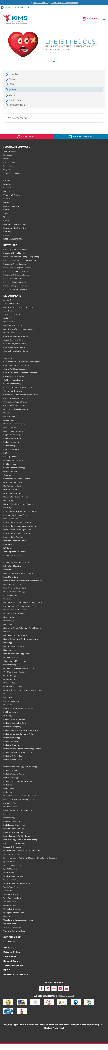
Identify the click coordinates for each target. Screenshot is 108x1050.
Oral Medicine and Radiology (15, 672)
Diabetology (8, 420)
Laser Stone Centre (11, 577)
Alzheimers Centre (11, 303)
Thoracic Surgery (10, 894)
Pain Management (11, 701)
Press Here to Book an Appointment (64, 3)
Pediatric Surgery (10, 770)
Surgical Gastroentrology (13, 876)
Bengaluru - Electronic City (14, 228)
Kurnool (6, 180)
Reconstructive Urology (13, 829)
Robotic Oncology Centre (14, 843)
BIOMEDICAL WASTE (15, 974)
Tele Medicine (9, 891)
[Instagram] (54, 988)
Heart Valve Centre (11, 489)
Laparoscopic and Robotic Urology (18, 573)
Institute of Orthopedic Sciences (17, 275)
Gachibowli (8, 188)
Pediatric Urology (10, 777)
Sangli (5, 213)
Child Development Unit (13, 376)
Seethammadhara (11, 206)
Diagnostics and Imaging (14, 424)
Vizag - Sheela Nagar (12, 173)
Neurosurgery (9, 650)
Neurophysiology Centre (13, 646)
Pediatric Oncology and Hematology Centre (22, 749)
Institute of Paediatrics (12, 278)
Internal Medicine (10, 519)
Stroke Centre (9, 872)
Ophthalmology (10, 665)
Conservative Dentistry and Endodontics (20, 395)
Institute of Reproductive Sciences (17, 286)
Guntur (6, 210)
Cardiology (8, 358)
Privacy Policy (11, 952)
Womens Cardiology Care (14, 931)
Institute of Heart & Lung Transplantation (20, 260)
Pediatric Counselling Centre (15, 723)
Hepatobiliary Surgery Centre (15, 497)
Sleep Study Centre (11, 854)
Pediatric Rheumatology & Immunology (20, 767)
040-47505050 (92, 19)
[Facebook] (41, 988)
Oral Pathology (9, 675)
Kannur (6, 199)
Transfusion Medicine (12, 898)
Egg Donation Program (13, 435)
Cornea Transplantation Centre (16, 398)
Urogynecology (10, 905)
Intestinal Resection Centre (14, 541)
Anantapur (8, 177)
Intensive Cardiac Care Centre (16, 515)
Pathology (7, 716)
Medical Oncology (11, 595)
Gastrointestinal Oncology (14, 468)
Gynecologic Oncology (13, 482)
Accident (7, 300)
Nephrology (8, 624)
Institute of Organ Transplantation (17, 271)
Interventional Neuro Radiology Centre (19, 526)
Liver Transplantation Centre (15, 588)
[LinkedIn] (66, 988)
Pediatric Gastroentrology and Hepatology (21, 730)
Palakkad (7, 235)
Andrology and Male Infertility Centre (19, 307)
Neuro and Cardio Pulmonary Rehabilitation (22, 628)
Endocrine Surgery (11, 442)
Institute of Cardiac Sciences (15, 249)
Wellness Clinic (9, 924)
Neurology (7, 643)
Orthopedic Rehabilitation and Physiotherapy (22, 690)
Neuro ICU (7, 632)
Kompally (7, 232)
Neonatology (8, 621)
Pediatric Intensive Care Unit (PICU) (18, 734)
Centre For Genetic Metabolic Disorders (20, 373)
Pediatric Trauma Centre (13, 774)
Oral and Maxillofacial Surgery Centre (18, 668)
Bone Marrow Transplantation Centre (19, 329)
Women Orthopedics (12, 927)
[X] (47, 988)
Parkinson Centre (10, 712)
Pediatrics (7, 785)
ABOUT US (9, 947)
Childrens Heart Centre (13, 380)
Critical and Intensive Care (14, 405)
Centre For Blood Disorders (15, 369)
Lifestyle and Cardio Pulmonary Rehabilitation (22, 581)
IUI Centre (7, 544)
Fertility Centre (9, 464)
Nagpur (6, 191)
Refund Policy (11, 961)
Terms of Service (13, 965)
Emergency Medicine (12, 438)
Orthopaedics (9, 683)
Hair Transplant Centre (12, 486)
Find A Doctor (9, 941)
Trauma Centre (9, 902)
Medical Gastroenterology (14, 591)
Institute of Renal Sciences (14, 282)
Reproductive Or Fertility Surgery (17, 836)
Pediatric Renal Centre (12, 759)
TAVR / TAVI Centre (11, 887)
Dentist (6, 413)
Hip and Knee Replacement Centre (18, 504)
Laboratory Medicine (12, 566)
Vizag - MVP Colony (11, 195)
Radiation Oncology (11, 821)
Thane (6, 217)
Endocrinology (9, 446)
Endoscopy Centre (11, 449)
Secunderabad (9, 151)
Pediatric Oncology (11, 745)
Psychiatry (7, 814)
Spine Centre (8, 861)
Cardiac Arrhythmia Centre (14, 344)
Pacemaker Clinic (10, 694)
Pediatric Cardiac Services (14, 719)
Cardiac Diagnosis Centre (14, 347)
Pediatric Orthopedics (12, 756)
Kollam (6, 221)
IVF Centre (7, 548)
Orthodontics (9, 679)
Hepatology (8, 500)
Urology (6, 916)
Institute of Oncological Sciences (17, 268)
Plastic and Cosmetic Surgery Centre (18, 799)
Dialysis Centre (9, 427)
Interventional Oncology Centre (16, 533)
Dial (40, 3)
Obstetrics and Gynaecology (15, 661)
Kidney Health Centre (12, 555)
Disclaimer (9, 956)
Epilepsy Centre (10, 457)
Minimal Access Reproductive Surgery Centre (22, 602)
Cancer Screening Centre (13, 340)
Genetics (7, 475)
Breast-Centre (9, 333)
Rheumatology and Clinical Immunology (20, 840)
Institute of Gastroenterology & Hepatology (21, 257)
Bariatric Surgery (10, 318)
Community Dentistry (12, 391)
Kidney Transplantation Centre (16, 562)
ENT (5, 453)
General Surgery (10, 471)
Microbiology (8, 599)
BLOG (6, 970)
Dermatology (9, 416)
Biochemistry (9, 322)
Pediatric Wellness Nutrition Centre (18, 781)
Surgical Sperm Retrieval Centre (16, 883)
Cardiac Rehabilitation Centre (15, 351)
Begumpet (8, 184)
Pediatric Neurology (11, 738)
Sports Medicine (10, 869)
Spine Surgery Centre (12, 865)
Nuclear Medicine (10, 657)
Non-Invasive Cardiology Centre (17, 654)
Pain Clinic (7, 697)
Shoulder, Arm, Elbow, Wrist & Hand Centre (21, 851)
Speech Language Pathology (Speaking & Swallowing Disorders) (30, 858)
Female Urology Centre (13, 460)
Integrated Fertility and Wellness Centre (20, 511)
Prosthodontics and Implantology (17, 810)
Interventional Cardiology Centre (17, 522)
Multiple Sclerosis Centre (13, 613)
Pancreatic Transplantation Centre (17, 708)
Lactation (7, 570)
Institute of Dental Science (14, 253)
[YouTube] (60, 988)
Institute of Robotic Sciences (15, 289)
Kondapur (7, 155)
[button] (22, 8)
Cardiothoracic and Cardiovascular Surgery (21, 362)
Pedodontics (8, 788)
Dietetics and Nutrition (13, 431)
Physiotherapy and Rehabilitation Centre (20, 796)
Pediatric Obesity (10, 741)
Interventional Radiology (13, 537)
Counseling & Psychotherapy (15, 402)
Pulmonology (9, 818)
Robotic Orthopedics (12, 847)
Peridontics (8, 792)
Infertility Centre (10, 508)
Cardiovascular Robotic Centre (16, 365)
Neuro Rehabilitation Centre (15, 635)
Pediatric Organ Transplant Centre (17, 752)
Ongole (6, 169)
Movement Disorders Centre (15, 610)
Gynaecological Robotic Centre (16, 479)
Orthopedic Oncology (12, 686)
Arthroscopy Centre (11, 314)
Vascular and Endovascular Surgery (18, 920)
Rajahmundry (9, 162)
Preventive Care (10, 803)
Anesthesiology (9, 311)
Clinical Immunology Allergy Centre (18, 387)
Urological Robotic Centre (14, 913)
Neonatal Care (9, 617)
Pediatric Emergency (12, 727)
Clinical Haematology (12, 384)
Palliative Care (9, 705)
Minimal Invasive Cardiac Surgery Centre (20, 606)
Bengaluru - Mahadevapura (14, 224)
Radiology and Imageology (14, 825)
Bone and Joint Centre (12, 325)
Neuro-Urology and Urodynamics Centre (20, 639)
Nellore (6, 158)
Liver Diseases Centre (12, 584)
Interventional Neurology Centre (17, 530)
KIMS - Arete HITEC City (13, 239)
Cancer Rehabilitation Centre (15, 336)
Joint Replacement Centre (14, 552)
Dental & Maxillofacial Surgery (15, 409)
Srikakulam (8, 166)
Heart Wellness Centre (12, 493)
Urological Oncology (12, 909)
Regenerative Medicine (13, 832)
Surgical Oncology (11, 880)
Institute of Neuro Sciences (14, 264)
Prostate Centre (10, 807)
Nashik (6, 202)
